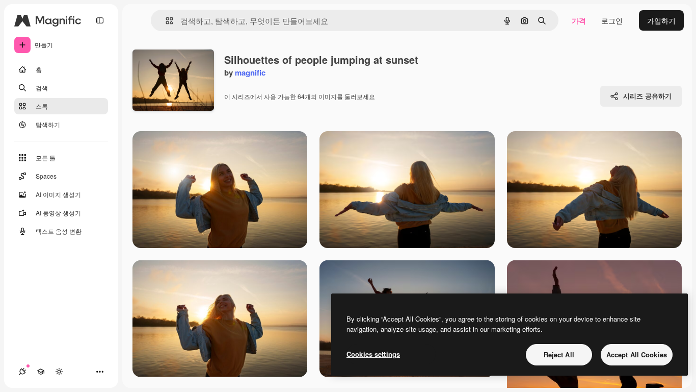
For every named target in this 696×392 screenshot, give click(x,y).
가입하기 (661, 20)
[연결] (22, 371)
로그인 (612, 20)
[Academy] (41, 371)
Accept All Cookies (636, 354)
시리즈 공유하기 (647, 96)
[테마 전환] (59, 371)
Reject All (559, 354)
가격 (579, 20)
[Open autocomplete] (165, 20)
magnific (250, 72)
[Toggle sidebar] (100, 20)
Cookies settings (373, 354)
